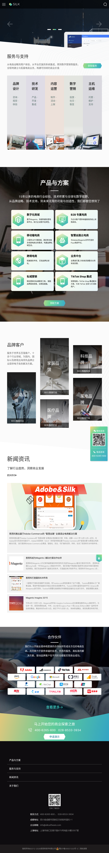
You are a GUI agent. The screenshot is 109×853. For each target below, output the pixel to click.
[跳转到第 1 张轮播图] (49, 29)
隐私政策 (83, 849)
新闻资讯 (13, 777)
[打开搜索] (105, 4)
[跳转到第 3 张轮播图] (60, 29)
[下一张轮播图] (99, 24)
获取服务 (92, 65)
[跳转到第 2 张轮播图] (54, 29)
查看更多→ (54, 707)
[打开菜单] (4, 4)
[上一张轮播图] (10, 24)
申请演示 (54, 736)
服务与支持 (15, 768)
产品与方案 (15, 760)
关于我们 (13, 785)
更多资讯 (11, 475)
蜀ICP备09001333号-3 (68, 849)
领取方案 (54, 303)
